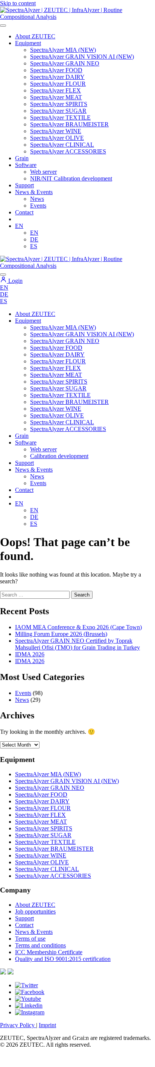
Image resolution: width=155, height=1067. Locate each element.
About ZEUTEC (35, 36)
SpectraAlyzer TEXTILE (60, 117)
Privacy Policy (18, 1025)
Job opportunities (35, 911)
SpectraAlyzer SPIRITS (58, 104)
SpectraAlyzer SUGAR (58, 111)
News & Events (34, 192)
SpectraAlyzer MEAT (56, 97)
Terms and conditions (40, 945)
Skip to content (18, 3)
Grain (22, 436)
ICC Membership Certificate (48, 952)
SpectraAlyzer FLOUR (58, 83)
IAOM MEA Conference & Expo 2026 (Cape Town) (78, 627)
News (37, 199)
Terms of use (30, 938)
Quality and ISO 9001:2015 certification (63, 959)
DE (34, 239)
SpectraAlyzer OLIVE (57, 138)
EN (19, 226)
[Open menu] (3, 25)
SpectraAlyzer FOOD (56, 70)
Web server (43, 171)
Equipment (28, 43)
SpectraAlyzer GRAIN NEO (64, 63)
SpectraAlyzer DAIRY (57, 77)
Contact (24, 212)
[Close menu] (3, 274)
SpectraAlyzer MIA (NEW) (63, 50)
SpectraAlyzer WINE (55, 131)
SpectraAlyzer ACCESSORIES (68, 151)
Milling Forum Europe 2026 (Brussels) (61, 634)
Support (24, 185)
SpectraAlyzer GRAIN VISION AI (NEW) (82, 56)
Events (38, 205)
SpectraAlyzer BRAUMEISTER (69, 124)
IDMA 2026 (29, 654)
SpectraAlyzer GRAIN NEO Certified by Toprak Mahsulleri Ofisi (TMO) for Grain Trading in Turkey (77, 644)
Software (25, 165)
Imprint (47, 1025)
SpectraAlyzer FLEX (55, 90)
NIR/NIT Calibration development (71, 178)
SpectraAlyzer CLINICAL (62, 144)
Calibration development (59, 456)
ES (33, 246)
